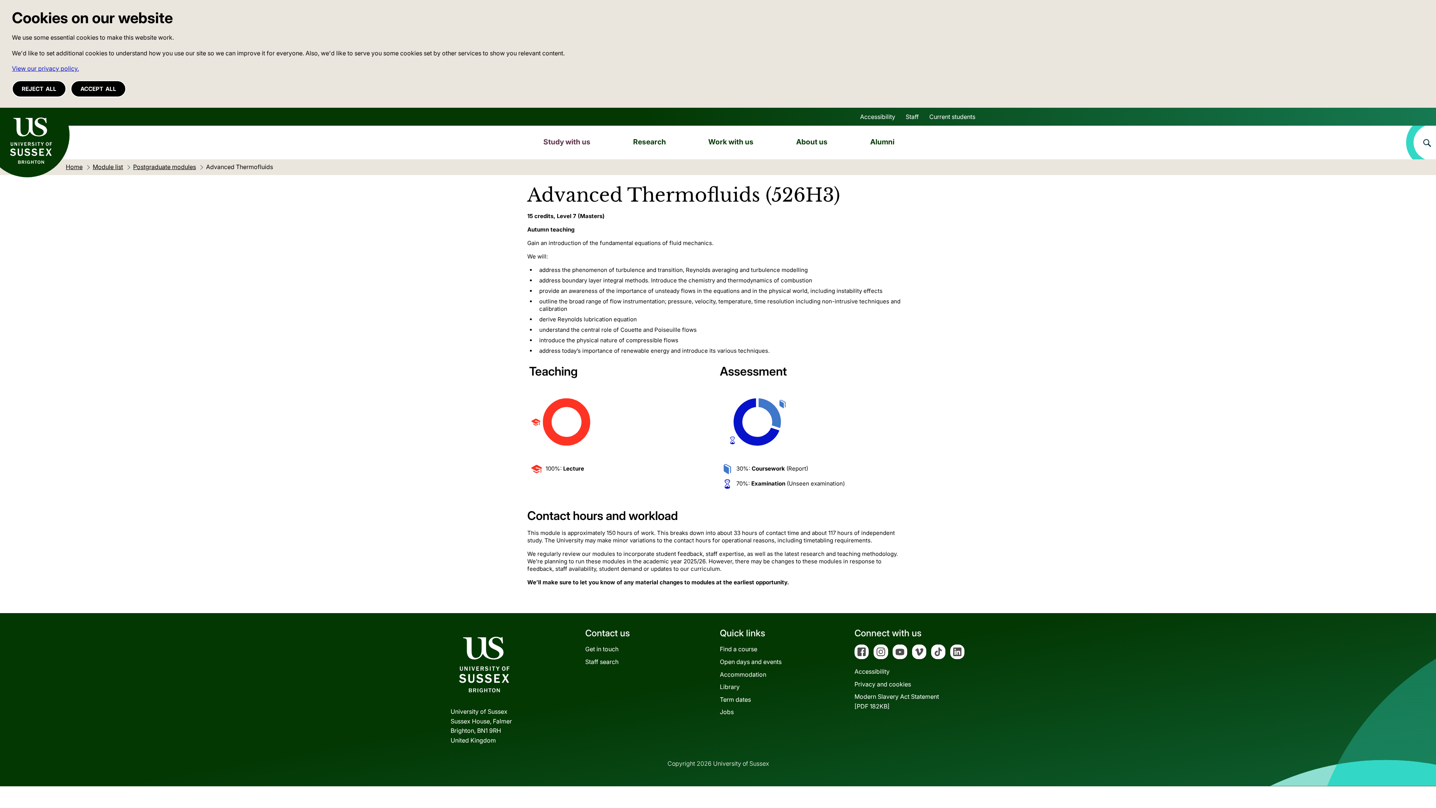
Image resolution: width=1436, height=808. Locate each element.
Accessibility (877, 116)
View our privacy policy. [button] (45, 68)
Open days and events (751, 661)
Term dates (735, 699)
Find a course (738, 649)
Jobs (727, 712)
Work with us (731, 141)
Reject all (39, 88)
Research (649, 141)
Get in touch (602, 649)
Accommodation (743, 674)
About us (812, 141)
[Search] (1421, 142)
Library (730, 687)
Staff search (602, 661)
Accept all (98, 88)
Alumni (882, 141)
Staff (912, 116)
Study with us (566, 141)
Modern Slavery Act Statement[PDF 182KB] (896, 701)
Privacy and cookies (882, 684)
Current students (952, 116)
